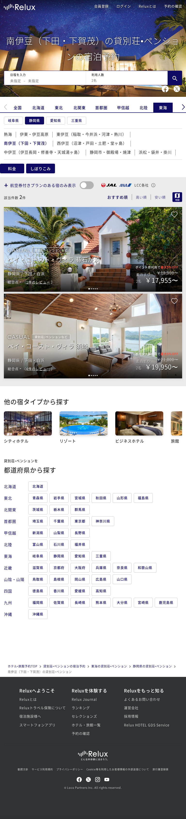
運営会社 (131, 707)
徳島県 (37, 590)
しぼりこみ (40, 168)
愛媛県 (80, 590)
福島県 (143, 497)
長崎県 (80, 602)
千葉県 (59, 521)
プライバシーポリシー (69, 769)
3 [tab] (93, 288)
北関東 (79, 107)
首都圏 (101, 107)
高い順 (141, 197)
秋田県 (101, 497)
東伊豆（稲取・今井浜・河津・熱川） (91, 134)
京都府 (59, 567)
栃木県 (59, 509)
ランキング (81, 707)
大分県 (122, 602)
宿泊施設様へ (30, 716)
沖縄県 (37, 614)
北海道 (38, 107)
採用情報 (131, 716)
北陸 (144, 107)
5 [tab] (97, 288)
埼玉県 (37, 521)
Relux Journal (84, 699)
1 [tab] (89, 289)
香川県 (59, 590)
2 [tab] (91, 288)
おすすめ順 (117, 197)
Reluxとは (147, 6)
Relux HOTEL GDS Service (145, 724)
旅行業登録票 (161, 769)
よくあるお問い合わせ (142, 699)
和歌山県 (145, 567)
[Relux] (19, 6)
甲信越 (123, 107)
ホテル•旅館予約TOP (23, 666)
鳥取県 (37, 579)
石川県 (59, 544)
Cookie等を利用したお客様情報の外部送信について (117, 769)
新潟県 (37, 532)
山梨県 (59, 532)
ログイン (123, 6)
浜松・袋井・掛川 (155, 152)
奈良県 (122, 567)
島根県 (59, 579)
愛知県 (55, 120)
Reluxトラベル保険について (40, 707)
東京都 (80, 521)
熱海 (8, 134)
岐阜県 (13, 120)
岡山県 (80, 579)
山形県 (122, 497)
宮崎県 (143, 602)
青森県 (37, 497)
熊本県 (101, 602)
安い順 (160, 197)
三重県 (76, 120)
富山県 (37, 544)
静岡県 (34, 120)
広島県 (101, 579)
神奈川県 (103, 521)
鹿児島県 (166, 602)
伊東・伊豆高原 (34, 134)
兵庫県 (101, 567)
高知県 (101, 590)
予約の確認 (173, 6)
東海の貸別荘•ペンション (109, 666)
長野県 (80, 532)
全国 (18, 107)
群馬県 (80, 509)
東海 (163, 107)
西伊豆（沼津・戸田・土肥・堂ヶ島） (92, 143)
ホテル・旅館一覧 (86, 724)
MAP (177, 197)
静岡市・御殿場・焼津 (110, 152)
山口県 (122, 579)
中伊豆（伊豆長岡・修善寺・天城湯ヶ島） (43, 152)
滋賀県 (37, 567)
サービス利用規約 (42, 769)
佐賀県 (59, 602)
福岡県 (37, 602)
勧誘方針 (23, 769)
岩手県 (59, 497)
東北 (59, 107)
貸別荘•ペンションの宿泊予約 (64, 666)
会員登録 (101, 6)
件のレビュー (38, 282)
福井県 (80, 544)
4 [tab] (95, 288)
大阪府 (80, 567)
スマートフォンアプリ (37, 724)
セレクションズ (84, 716)
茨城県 (37, 509)
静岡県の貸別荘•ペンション (152, 666)
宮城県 (80, 497)
